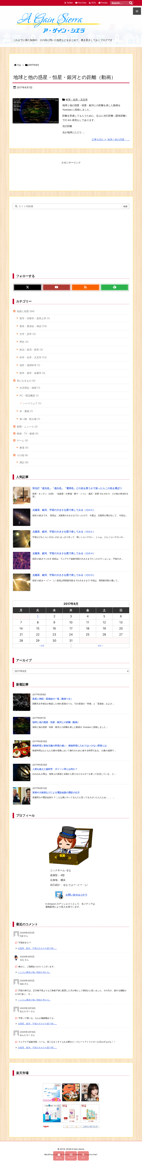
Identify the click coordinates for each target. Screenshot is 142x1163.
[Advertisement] (71, 174)
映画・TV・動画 (27, 433)
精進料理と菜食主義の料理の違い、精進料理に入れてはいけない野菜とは (69, 745)
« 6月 (41, 645)
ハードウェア (32, 403)
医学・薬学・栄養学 (32, 372)
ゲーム (22, 440)
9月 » (100, 645)
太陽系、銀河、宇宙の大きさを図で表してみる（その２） (63, 509)
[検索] (130, 3)
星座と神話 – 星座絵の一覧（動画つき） (52, 698)
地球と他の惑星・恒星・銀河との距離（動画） (64, 77)
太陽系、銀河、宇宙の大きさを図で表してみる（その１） (63, 531)
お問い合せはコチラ (76, 894)
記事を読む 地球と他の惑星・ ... (111, 139)
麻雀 (24, 447)
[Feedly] (115, 287)
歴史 (24, 341)
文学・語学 (28, 333)
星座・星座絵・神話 (33, 326)
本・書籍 (26, 411)
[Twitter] (28, 287)
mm (22, 983)
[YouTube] (57, 287)
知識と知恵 (25, 311)
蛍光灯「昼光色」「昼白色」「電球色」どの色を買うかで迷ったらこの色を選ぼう (77, 488)
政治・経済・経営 (31, 349)
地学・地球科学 (30, 365)
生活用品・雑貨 (30, 387)
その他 (22, 455)
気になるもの (26, 380)
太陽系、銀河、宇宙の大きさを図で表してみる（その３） (63, 574)
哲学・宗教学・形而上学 (35, 318)
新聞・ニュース (27, 426)
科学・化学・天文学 (77, 99)
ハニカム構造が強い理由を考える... (34, 972)
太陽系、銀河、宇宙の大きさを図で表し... (37, 948)
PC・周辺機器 (29, 395)
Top (19, 65)
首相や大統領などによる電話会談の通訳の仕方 (56, 792)
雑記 (24, 462)
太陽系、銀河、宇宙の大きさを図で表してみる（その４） (63, 553)
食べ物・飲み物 (30, 418)
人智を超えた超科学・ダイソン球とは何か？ (54, 769)
